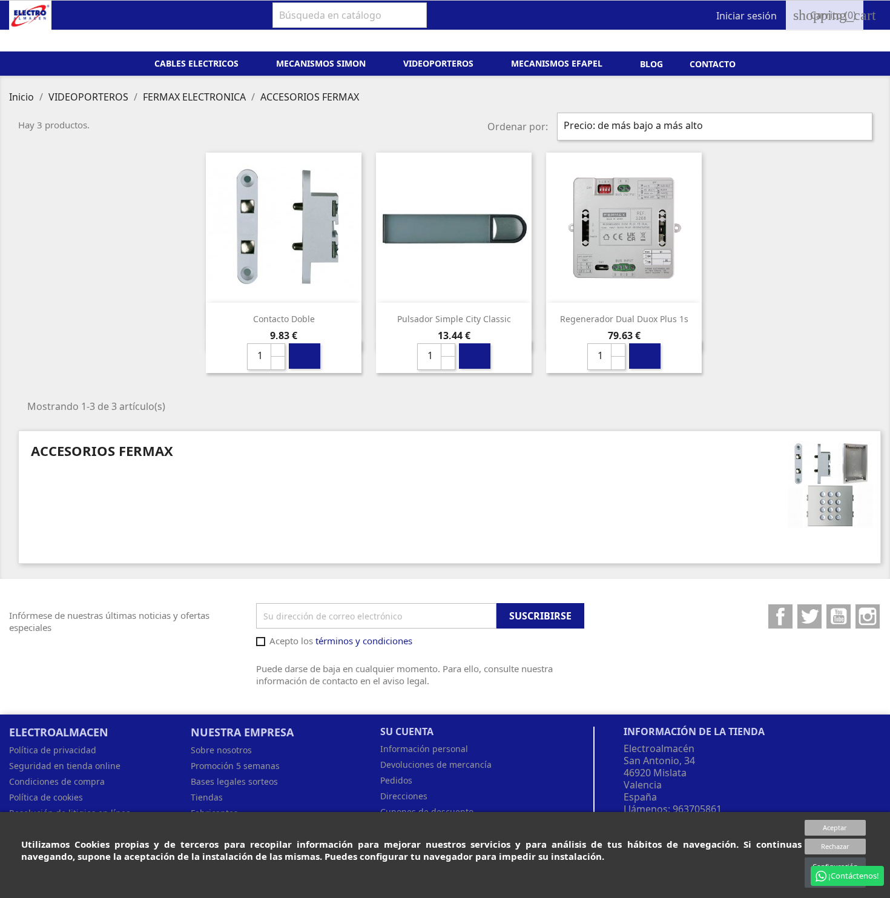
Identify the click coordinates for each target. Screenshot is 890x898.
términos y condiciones (363, 641)
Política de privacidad (52, 750)
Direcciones (403, 796)
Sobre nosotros (221, 750)
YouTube (838, 616)
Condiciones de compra (57, 781)
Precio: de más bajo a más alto (713, 126)
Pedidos (396, 780)
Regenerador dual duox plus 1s (624, 319)
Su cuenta (406, 731)
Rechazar (835, 846)
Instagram (867, 616)
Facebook (780, 616)
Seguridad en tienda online (64, 765)
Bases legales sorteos (234, 781)
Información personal (424, 748)
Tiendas (207, 797)
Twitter (809, 616)
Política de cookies (46, 797)
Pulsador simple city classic (454, 319)
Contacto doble (284, 319)
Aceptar (835, 827)
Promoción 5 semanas (235, 765)
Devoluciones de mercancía (436, 764)
